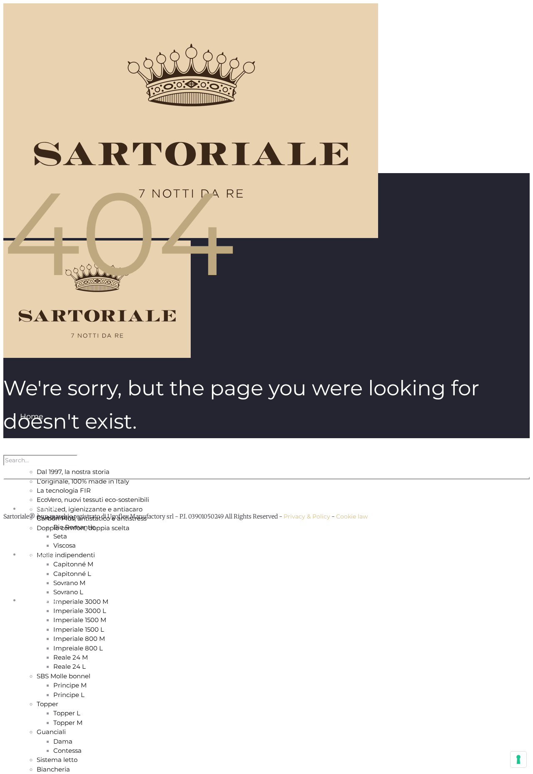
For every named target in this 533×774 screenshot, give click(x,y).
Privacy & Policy (307, 516)
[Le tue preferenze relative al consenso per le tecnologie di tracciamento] (518, 759)
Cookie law (352, 516)
